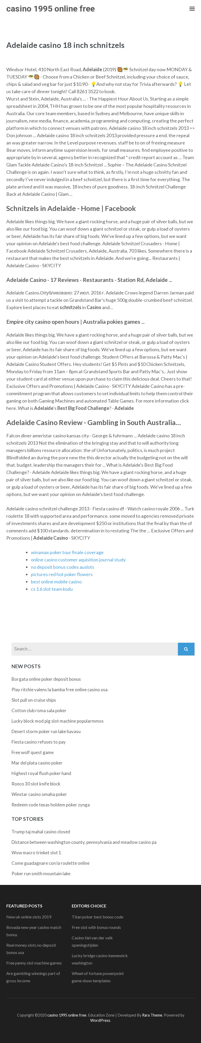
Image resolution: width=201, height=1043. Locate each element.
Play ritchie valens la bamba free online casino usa (60, 689)
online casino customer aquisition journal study (78, 559)
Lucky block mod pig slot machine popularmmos (58, 721)
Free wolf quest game (33, 752)
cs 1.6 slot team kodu (52, 589)
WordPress (100, 1020)
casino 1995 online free (50, 9)
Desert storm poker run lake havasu (46, 731)
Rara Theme (152, 1015)
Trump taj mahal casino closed (41, 831)
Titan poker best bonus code (97, 916)
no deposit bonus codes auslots (62, 567)
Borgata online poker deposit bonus (46, 679)
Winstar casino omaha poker (39, 794)
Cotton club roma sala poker (39, 710)
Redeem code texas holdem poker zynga (51, 804)
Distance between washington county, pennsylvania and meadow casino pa (84, 842)
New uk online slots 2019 (28, 916)
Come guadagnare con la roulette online (51, 863)
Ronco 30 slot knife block (36, 784)
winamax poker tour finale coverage (67, 552)
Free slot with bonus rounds (96, 927)
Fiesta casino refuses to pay (39, 742)
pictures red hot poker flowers (62, 574)
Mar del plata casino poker (37, 763)
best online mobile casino (56, 581)
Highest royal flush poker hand (41, 773)
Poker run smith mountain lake (41, 873)
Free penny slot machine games (34, 962)
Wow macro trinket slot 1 (36, 852)
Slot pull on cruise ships (34, 700)
